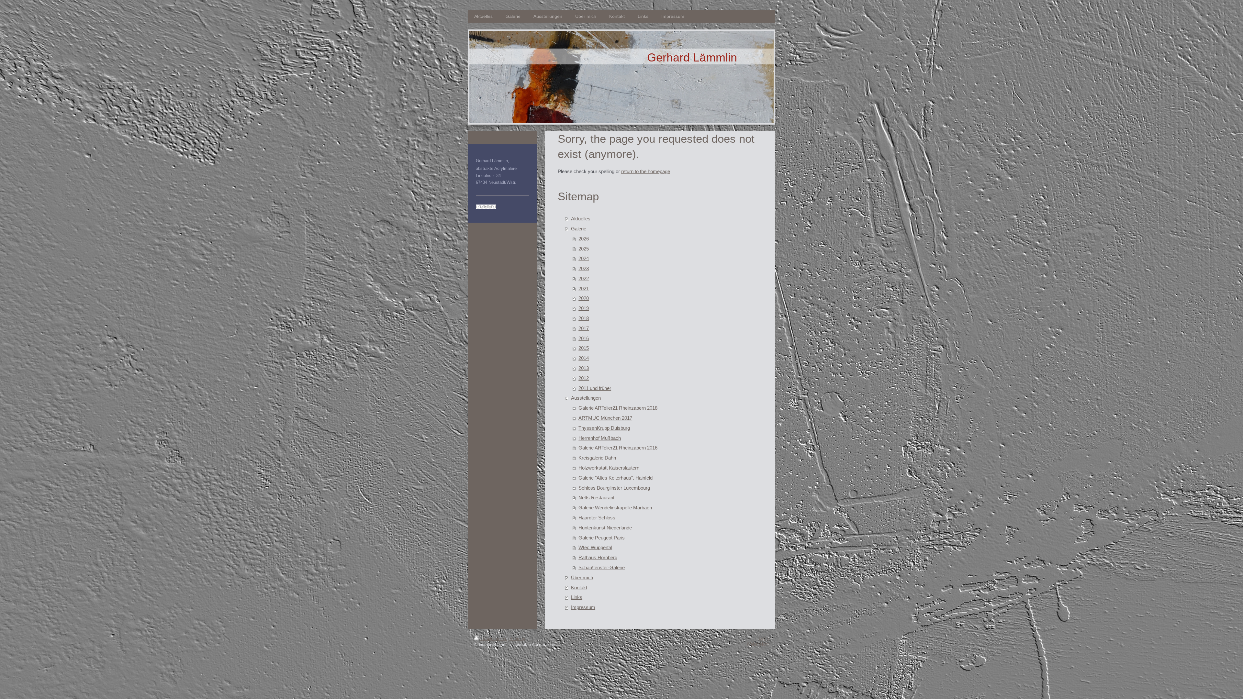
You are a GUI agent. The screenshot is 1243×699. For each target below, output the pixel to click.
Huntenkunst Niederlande (605, 527)
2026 (583, 238)
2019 (583, 308)
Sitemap (517, 638)
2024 (583, 258)
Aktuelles (580, 218)
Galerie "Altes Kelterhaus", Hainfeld (615, 478)
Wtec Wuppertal (595, 547)
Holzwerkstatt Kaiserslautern (608, 468)
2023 (583, 268)
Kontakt (579, 587)
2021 (583, 288)
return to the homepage (645, 171)
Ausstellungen (586, 398)
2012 (583, 378)
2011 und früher (594, 388)
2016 (583, 338)
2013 (583, 368)
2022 (583, 278)
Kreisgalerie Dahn (597, 457)
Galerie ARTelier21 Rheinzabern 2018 (617, 408)
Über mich (582, 577)
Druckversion (493, 638)
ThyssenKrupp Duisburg (604, 428)
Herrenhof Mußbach (599, 438)
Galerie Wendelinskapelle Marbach (615, 507)
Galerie (578, 228)
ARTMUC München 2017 (605, 418)
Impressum (583, 607)
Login (764, 638)
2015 (583, 348)
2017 (583, 328)
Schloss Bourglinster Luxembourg (614, 488)
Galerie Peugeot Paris (601, 537)
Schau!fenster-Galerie (601, 567)
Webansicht (758, 644)
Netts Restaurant (596, 497)
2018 (583, 318)
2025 (583, 248)
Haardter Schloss (596, 517)
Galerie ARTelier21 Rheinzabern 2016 (617, 447)
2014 (583, 358)
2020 (583, 298)
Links (576, 597)
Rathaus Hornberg (597, 557)
